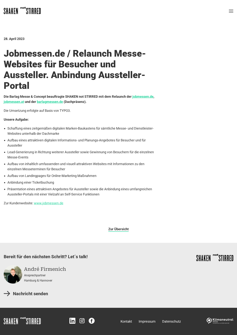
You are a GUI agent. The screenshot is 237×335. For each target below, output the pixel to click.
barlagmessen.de (50, 102)
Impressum (147, 321)
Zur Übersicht (118, 229)
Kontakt (126, 321)
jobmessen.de (142, 96)
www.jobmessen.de (48, 203)
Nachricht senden (30, 293)
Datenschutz (171, 321)
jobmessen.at (14, 102)
